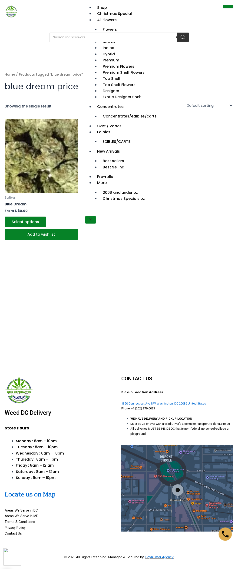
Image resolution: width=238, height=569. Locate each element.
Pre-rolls (105, 176)
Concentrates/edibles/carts (130, 116)
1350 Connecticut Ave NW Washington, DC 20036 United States (163, 403)
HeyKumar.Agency (159, 557)
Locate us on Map (30, 495)
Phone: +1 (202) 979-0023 (138, 408)
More (102, 182)
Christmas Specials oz (124, 198)
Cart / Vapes (109, 126)
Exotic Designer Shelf (122, 97)
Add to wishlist (41, 234)
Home (10, 74)
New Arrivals (108, 151)
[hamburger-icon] (228, 6)
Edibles (103, 132)
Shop (102, 7)
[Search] (183, 37)
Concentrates (110, 106)
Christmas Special (114, 13)
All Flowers (107, 20)
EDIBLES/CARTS (117, 141)
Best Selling (113, 167)
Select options (25, 221)
